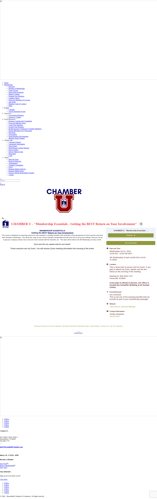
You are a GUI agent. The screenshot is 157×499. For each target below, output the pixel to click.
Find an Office (13, 150)
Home (6, 83)
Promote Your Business (16, 96)
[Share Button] (141, 223)
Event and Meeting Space (17, 123)
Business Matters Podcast (17, 169)
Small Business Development (18, 136)
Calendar (12, 110)
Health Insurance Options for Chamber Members (25, 129)
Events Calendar (55, 326)
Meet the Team (14, 159)
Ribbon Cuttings (14, 94)
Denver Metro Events (16, 152)
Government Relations (16, 115)
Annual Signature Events (17, 111)
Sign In (2, 184)
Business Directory (41, 326)
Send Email (114, 316)
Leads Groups (13, 90)
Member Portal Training (17, 138)
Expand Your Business (16, 127)
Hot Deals (12, 133)
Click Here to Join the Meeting (122, 307)
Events (6, 108)
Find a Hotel (13, 146)
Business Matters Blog (16, 171)
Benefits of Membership (17, 88)
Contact (11, 175)
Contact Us (104, 326)
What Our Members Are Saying (19, 100)
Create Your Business (16, 125)
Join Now (3, 464)
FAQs (11, 167)
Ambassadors (13, 163)
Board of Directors (15, 161)
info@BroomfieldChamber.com (11, 447)
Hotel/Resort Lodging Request (19, 148)
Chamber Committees (16, 165)
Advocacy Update (15, 117)
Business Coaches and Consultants (20, 121)
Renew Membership (7, 466)
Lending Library (14, 98)
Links (10, 156)
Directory (12, 87)
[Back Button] (3, 218)
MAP (10, 106)
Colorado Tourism (15, 142)
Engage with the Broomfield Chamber (21, 173)
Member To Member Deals (79, 326)
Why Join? (3, 467)
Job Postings (13, 134)
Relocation (12, 154)
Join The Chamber (116, 326)
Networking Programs (16, 92)
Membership (8, 85)
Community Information (17, 144)
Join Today (12, 102)
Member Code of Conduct (17, 104)
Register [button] (129, 235)
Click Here (3, 479)
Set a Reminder (131, 243)
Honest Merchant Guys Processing (20, 131)
